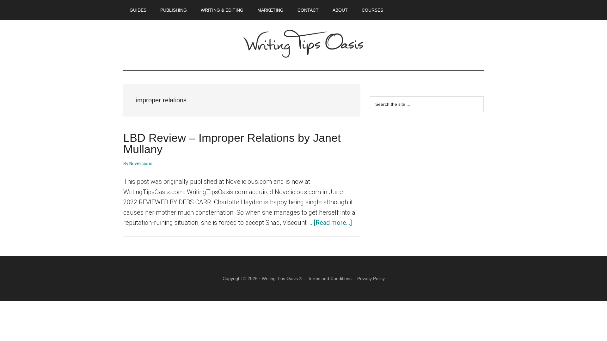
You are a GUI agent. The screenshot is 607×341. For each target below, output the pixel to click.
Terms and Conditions (330, 278)
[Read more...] (333, 222)
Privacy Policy (371, 278)
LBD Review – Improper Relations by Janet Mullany (232, 143)
